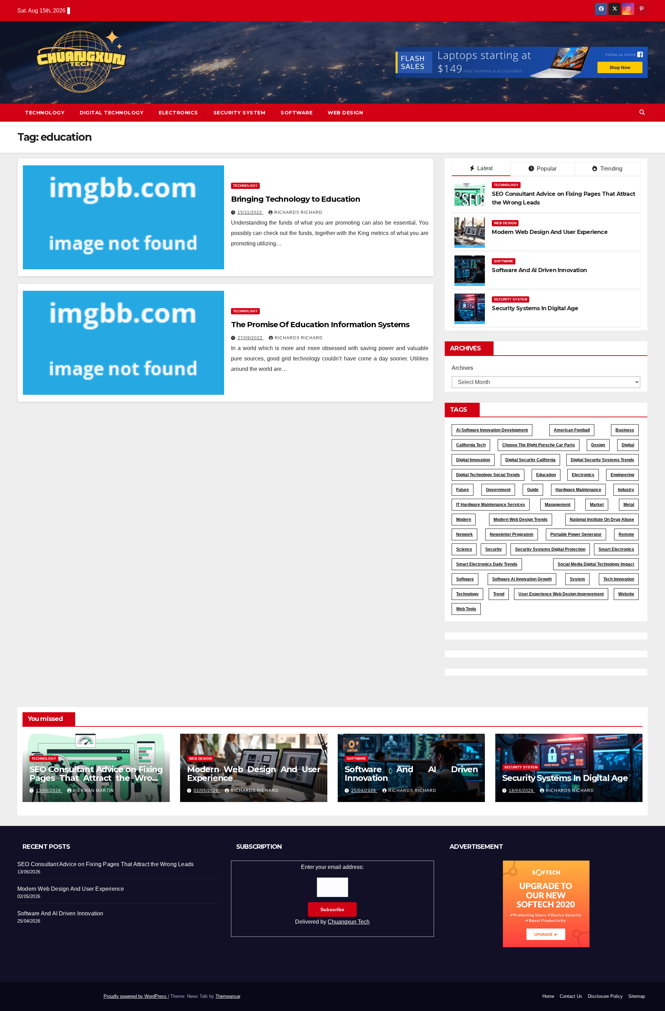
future (462, 489)
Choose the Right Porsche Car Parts (538, 445)
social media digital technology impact (596, 564)
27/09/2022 (251, 337)
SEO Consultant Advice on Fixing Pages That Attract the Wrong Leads (96, 778)
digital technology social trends (488, 474)
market (597, 504)
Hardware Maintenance (578, 489)
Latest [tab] (484, 168)
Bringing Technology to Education (295, 199)
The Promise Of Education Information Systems (320, 324)
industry (626, 489)
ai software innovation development (492, 430)
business (624, 430)
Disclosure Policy (605, 996)
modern (463, 519)
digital (628, 445)
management (557, 504)
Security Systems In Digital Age (535, 308)
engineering (622, 474)
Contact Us (571, 996)
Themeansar (227, 996)
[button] (642, 112)
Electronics (178, 113)
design (598, 445)
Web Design (345, 113)
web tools (466, 609)
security (493, 549)
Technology (44, 113)
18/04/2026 (522, 790)
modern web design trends (521, 519)
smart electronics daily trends (486, 564)
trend (498, 594)
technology (467, 594)
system (577, 579)
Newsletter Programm (511, 534)
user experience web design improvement (561, 594)
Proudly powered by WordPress (136, 996)
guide (533, 489)
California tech (471, 445)
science (464, 549)
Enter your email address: (332, 894)
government (498, 489)
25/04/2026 (364, 790)
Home (548, 996)
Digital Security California (530, 459)
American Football (572, 430)
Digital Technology (111, 113)
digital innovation (473, 459)
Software (296, 113)
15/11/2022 (251, 212)
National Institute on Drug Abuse (602, 519)
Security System (239, 113)
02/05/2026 (207, 790)
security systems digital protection (550, 549)
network (464, 534)
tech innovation (618, 579)
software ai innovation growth (522, 579)
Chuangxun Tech (349, 922)
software (465, 579)
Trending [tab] (611, 169)
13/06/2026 (49, 790)
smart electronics (616, 549)
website (626, 594)
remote (626, 534)
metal (628, 504)
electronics (583, 474)
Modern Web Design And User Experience (549, 232)
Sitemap (636, 996)
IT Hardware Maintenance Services (490, 504)
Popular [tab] (546, 169)
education (546, 474)
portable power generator (576, 534)
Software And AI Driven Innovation (539, 270)
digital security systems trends (602, 459)
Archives (462, 368)
